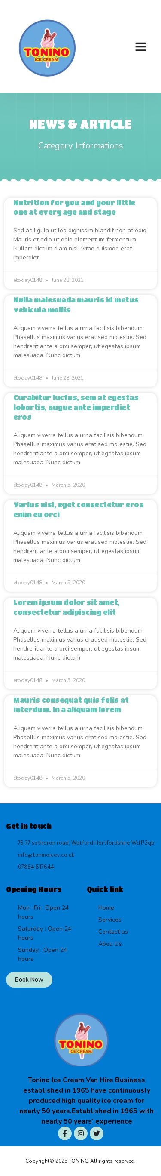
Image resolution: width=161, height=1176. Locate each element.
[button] (141, 46)
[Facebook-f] (65, 1133)
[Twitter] (96, 1133)
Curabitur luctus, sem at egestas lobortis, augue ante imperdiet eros (75, 407)
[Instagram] (81, 1133)
